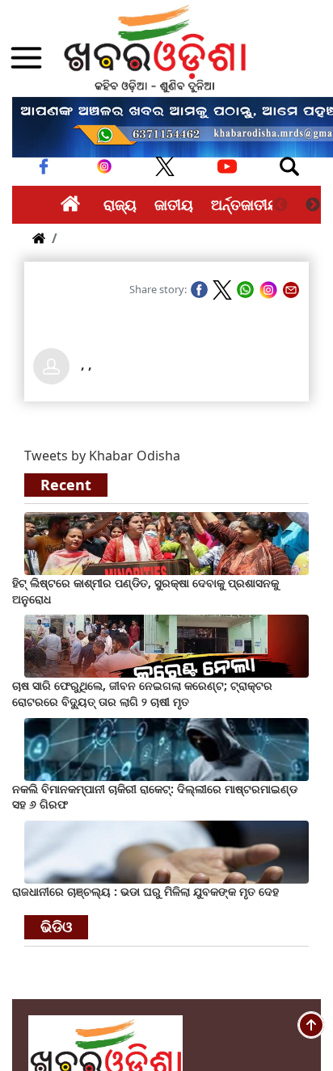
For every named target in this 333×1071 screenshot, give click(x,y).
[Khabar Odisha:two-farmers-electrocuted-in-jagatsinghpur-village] (166, 645)
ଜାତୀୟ (173, 204)
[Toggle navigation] (289, 166)
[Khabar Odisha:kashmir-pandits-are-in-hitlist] (166, 542)
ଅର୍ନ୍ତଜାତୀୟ (245, 204)
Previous (280, 205)
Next (313, 205)
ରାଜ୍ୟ (120, 204)
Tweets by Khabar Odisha (102, 455)
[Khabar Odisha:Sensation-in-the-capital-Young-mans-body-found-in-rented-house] (166, 850)
